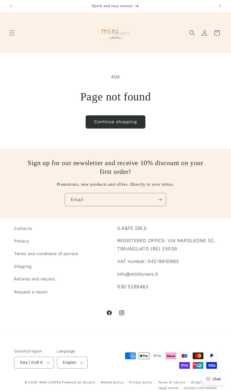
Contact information (200, 388)
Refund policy (112, 382)
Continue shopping (115, 121)
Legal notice (168, 388)
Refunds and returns (34, 279)
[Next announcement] (220, 6)
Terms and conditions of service (46, 253)
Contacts (23, 228)
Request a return (31, 291)
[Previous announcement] (11, 6)
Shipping (23, 266)
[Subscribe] (160, 199)
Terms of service (171, 382)
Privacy (21, 241)
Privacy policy (140, 382)
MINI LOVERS (50, 382)
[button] (12, 33)
